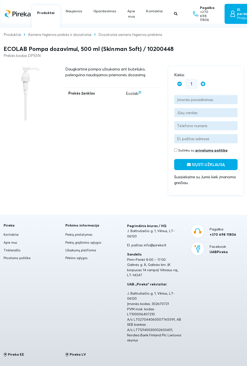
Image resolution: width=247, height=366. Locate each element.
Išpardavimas (104, 11)
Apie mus (131, 14)
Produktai (46, 13)
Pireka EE (16, 354)
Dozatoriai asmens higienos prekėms (130, 34)
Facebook (219, 249)
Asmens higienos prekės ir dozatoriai (59, 34)
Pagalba (223, 232)
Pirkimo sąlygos (76, 258)
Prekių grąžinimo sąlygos (83, 242)
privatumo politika (211, 150)
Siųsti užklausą (208, 165)
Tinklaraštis (12, 250)
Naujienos (74, 11)
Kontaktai (154, 11)
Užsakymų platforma (80, 250)
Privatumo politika (17, 258)
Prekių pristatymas (78, 234)
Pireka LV (78, 354)
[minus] (179, 84)
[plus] (203, 84)
